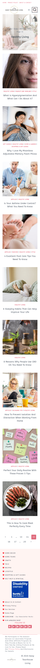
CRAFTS (8, 560)
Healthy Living (9, 91)
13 (21, 537)
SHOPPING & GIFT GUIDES (15, 575)
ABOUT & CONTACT (25, 2)
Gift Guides (7, 144)
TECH (7, 564)
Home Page (9, 613)
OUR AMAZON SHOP (13, 620)
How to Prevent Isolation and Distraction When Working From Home (20, 417)
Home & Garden (30, 144)
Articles (14, 199)
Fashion (15, 252)
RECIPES (8, 567)
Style (34, 91)
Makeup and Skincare (23, 91)
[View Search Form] (34, 10)
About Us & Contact (13, 602)
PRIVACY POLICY (13, 2)
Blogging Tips (18, 410)
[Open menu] (29, 9)
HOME (4, 2)
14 (27, 537)
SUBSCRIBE (9, 616)
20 (24, 542)
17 (15, 542)
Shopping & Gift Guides (20, 146)
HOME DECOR (10, 553)
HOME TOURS (10, 557)
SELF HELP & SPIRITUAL (14, 578)
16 (9, 542)
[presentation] (20, 71)
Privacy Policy (10, 606)
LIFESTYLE (9, 571)
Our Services (10, 609)
